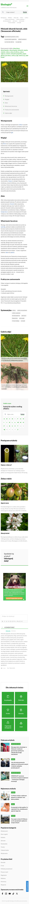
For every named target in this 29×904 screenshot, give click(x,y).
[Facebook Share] (18, 555)
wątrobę (3, 227)
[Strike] (8, 621)
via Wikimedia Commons (16, 360)
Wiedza (10, 17)
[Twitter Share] (22, 555)
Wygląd (7, 99)
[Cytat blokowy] (14, 621)
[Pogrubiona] (2, 621)
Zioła (21, 17)
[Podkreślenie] (6, 621)
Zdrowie (3, 840)
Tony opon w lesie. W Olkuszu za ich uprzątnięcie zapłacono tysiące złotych (19, 820)
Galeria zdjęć (8, 113)
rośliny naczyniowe (9, 19)
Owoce (10, 181)
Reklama (3, 878)
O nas (2, 865)
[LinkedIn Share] (18, 559)
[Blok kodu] (16, 621)
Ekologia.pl (3, 17)
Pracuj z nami (4, 872)
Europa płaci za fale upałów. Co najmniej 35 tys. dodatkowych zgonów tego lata (19, 809)
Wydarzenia (4, 853)
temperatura (4, 212)
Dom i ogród (4, 834)
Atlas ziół (16, 17)
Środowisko (4, 844)
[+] (22, 621)
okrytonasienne (7, 21)
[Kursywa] (4, 621)
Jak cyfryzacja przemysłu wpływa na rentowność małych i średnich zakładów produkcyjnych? (19, 765)
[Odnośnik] (18, 621)
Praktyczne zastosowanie (12, 109)
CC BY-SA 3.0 (6, 360)
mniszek (19, 22)
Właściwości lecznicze (11, 106)
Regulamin (4, 875)
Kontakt (3, 862)
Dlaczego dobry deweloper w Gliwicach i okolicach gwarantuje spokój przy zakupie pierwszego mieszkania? (19, 750)
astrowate (21, 21)
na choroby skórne (9, 42)
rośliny (26, 17)
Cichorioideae (11, 22)
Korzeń (12, 204)
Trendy (3, 847)
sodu (6, 252)
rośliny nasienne (20, 19)
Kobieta (3, 837)
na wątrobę (18, 42)
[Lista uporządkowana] (10, 621)
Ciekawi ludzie (5, 850)
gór (12, 132)
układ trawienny (22, 39)
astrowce (15, 21)
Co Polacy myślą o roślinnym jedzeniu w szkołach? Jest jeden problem (19, 797)
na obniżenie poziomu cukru (12, 36)
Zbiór (6, 103)
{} (19, 621)
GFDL (25, 358)
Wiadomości (4, 831)
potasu (12, 252)
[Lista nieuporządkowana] (12, 621)
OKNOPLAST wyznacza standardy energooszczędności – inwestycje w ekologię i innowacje (19, 778)
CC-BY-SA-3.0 (15, 386)
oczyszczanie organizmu (11, 39)
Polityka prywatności (6, 869)
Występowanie (9, 96)
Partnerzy (3, 881)
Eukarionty (15, 318)
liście (4, 143)
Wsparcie (3, 884)
